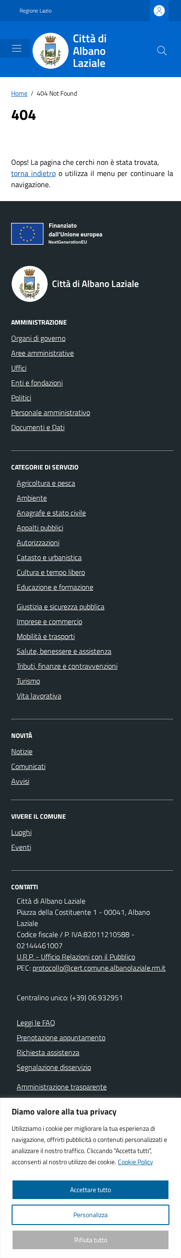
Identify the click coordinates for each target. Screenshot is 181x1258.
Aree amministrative (42, 352)
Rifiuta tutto (90, 1240)
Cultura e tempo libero (51, 572)
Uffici (18, 367)
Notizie (21, 751)
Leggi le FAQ (36, 1022)
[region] (90, 1178)
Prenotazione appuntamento (61, 1037)
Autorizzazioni (38, 542)
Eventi (21, 847)
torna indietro (33, 173)
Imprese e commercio (49, 621)
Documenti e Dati (38, 427)
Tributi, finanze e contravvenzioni (67, 665)
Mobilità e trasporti (46, 636)
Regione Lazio (35, 11)
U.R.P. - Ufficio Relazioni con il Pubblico (76, 956)
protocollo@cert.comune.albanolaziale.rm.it (99, 967)
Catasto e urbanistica (49, 557)
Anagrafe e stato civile (51, 512)
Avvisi (20, 781)
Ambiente (32, 497)
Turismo (28, 680)
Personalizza (90, 1214)
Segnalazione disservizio (54, 1067)
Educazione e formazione (55, 587)
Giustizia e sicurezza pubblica (60, 606)
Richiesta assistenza (48, 1052)
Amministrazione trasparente (62, 1086)
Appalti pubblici (40, 527)
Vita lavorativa (39, 695)
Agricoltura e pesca (46, 483)
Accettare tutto (90, 1189)
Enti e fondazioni (37, 382)
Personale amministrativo (50, 412)
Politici (21, 397)
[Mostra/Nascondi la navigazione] (16, 48)
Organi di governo (38, 338)
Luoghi (21, 832)
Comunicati (28, 766)
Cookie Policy (135, 1162)
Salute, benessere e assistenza (64, 651)
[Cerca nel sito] (162, 50)
